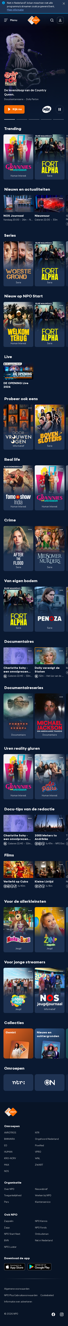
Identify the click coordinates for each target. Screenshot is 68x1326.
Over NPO (9, 1189)
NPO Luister (10, 1247)
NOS (6, 1171)
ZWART (39, 1165)
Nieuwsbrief (41, 1189)
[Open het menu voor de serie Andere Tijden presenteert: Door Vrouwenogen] (30, 408)
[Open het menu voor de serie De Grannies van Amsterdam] (30, 138)
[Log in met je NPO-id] (60, 20)
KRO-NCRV (10, 1158)
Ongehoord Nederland (47, 1139)
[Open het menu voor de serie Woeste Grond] (30, 245)
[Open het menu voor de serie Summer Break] (30, 971)
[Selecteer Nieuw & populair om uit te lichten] (58, 118)
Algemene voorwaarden (16, 1289)
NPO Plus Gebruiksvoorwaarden (21, 1295)
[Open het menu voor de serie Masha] (30, 911)
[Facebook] (53, 1315)
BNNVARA (9, 1139)
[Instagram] (62, 1315)
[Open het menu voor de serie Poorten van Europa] (30, 697)
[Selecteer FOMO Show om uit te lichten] (46, 118)
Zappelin (8, 1221)
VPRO (38, 1152)
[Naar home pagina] (34, 20)
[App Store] (14, 1266)
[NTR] (18, 1082)
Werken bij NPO (43, 1195)
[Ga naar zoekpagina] (52, 20)
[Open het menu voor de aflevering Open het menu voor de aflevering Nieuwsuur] (61, 198)
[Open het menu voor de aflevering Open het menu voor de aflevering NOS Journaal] (30, 198)
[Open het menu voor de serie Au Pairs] (61, 758)
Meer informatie (15, 10)
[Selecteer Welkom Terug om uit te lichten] (21, 118)
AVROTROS (10, 1132)
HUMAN (8, 1152)
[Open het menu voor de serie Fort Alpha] (61, 138)
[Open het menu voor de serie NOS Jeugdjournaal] (61, 971)
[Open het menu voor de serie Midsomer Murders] (61, 529)
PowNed (39, 1145)
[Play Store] (39, 1266)
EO (5, 1145)
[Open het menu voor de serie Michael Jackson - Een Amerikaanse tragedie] (61, 697)
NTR (37, 1132)
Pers (6, 1202)
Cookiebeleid (47, 1295)
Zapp (7, 1227)
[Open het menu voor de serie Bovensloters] (61, 408)
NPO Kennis (41, 1221)
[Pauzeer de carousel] (59, 109)
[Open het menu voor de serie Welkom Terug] (30, 305)
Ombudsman (42, 1234)
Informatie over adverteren (18, 1301)
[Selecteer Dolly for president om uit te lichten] (9, 118)
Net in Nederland (44, 1240)
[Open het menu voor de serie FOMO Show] (30, 469)
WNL (37, 1158)
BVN (6, 1240)
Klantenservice (42, 1202)
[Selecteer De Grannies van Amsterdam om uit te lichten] (34, 118)
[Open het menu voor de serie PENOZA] (61, 590)
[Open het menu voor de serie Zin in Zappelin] (61, 911)
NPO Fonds (41, 1227)
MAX (6, 1165)
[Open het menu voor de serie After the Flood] (30, 529)
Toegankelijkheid (12, 1195)
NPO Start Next (12, 1234)
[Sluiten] (64, 3)
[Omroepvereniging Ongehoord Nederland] (50, 1082)
